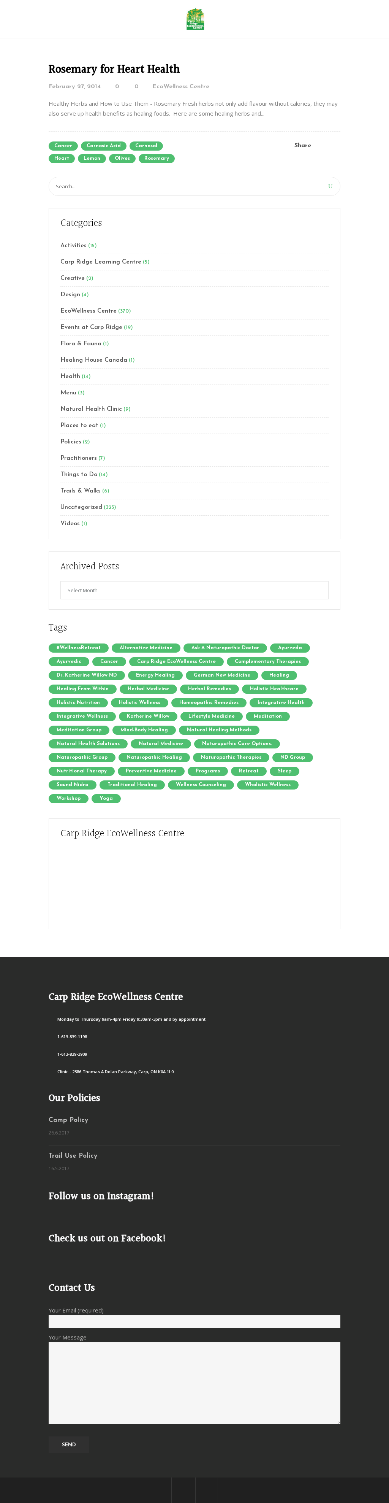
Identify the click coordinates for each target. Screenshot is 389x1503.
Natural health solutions (88, 743)
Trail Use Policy (73, 1156)
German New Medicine (222, 675)
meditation (268, 716)
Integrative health (281, 702)
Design (70, 295)
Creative (72, 278)
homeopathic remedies (209, 702)
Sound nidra (73, 784)
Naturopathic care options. (237, 743)
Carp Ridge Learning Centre (100, 262)
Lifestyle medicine (211, 716)
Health (70, 376)
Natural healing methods (219, 730)
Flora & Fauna (80, 344)
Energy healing (155, 675)
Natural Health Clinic (91, 409)
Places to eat (79, 426)
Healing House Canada (93, 360)
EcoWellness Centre (180, 87)
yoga (106, 798)
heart (61, 158)
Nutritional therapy (82, 771)
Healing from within (83, 688)
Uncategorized (81, 507)
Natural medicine (161, 743)
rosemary (156, 158)
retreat (249, 771)
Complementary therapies (268, 661)
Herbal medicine (148, 688)
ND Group (292, 757)
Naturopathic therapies (231, 757)
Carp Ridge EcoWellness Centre (176, 661)
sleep (284, 771)
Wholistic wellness (268, 784)
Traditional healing (132, 784)
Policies (70, 442)
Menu (68, 393)
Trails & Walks (80, 491)
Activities (73, 246)
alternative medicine (146, 647)
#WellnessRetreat (79, 647)
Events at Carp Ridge (91, 327)
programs (208, 771)
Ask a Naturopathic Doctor (225, 647)
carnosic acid (104, 145)
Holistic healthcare (274, 688)
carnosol (146, 145)
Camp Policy (68, 1120)
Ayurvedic (69, 661)
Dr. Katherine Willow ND (87, 675)
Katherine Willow (148, 716)
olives (122, 158)
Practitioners (78, 458)
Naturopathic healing (154, 757)
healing (279, 675)
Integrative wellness (82, 716)
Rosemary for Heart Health (114, 69)
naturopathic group (82, 757)
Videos (70, 524)
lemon (92, 158)
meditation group (79, 730)
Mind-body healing (144, 730)
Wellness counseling (201, 784)
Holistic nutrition (78, 702)
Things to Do (78, 475)
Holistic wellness (139, 702)
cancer (63, 145)
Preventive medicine (151, 771)
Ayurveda (290, 647)
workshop (69, 798)
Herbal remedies (209, 688)
